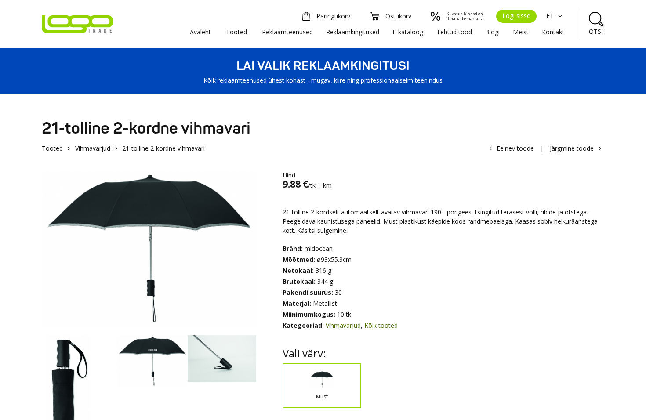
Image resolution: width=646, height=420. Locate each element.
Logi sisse (516, 15)
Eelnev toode (515, 148)
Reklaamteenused (287, 32)
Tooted (236, 32)
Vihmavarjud (92, 148)
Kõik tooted (381, 325)
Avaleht (200, 32)
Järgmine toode (572, 148)
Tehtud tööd (454, 32)
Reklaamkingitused (352, 32)
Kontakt (553, 32)
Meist (521, 32)
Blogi (492, 32)
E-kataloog (407, 32)
